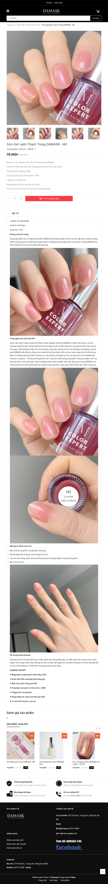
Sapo (73, 877)
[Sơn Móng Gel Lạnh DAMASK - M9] (20, 745)
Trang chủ (42, 880)
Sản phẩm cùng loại (17, 724)
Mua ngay (16, 772)
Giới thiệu (54, 880)
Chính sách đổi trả (14, 848)
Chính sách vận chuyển (16, 844)
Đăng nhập (58, 3)
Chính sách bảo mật (15, 840)
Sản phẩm (65, 880)
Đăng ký (49, 3)
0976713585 (75, 796)
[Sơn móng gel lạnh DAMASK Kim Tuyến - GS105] (83, 745)
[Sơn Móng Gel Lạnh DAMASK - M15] (51, 745)
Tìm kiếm (95, 18)
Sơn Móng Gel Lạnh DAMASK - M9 (21, 762)
